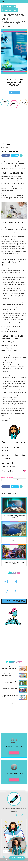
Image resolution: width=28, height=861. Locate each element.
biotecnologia (17, 477)
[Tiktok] (22, 815)
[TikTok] (6, 591)
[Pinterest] (16, 591)
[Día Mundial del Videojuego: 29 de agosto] (14, 505)
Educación (9, 6)
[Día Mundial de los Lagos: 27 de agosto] (14, 529)
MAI (8, 144)
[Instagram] (6, 581)
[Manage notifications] (4, 857)
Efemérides (9, 10)
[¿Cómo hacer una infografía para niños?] (23, 697)
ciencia (23, 477)
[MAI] (2, 144)
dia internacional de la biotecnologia (11, 479)
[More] (21, 155)
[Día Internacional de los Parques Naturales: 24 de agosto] (23, 683)
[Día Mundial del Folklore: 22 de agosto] (14, 552)
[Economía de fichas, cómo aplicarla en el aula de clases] (23, 668)
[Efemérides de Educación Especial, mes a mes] (23, 675)
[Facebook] (16, 581)
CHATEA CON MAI (17, 858)
